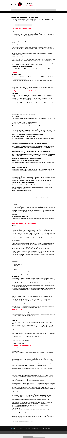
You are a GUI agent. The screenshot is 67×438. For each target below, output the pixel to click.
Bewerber (16, 24)
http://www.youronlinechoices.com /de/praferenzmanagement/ (31, 369)
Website (13, 24)
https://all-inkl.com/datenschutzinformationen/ (19, 79)
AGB (35, 432)
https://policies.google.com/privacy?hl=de (18, 343)
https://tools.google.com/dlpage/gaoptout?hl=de (41, 399)
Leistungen (26, 10)
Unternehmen (19, 10)
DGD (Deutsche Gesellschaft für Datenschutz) (26, 421)
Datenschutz (41, 432)
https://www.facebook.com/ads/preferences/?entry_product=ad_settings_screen (23, 366)
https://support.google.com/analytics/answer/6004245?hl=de (20, 406)
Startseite (14, 10)
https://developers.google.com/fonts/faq (35, 316)
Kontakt (33, 432)
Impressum (38, 432)
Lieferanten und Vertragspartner (27, 24)
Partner (46, 428)
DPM (49, 428)
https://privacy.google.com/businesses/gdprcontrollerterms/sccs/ (21, 340)
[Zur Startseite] (23, 5)
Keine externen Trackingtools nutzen (39, 436)
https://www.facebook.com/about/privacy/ (48, 363)
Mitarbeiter (20, 24)
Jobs (30, 10)
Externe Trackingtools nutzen (27, 436)
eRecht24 (16, 421)
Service (33, 10)
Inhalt (43, 428)
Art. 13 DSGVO (53, 19)
